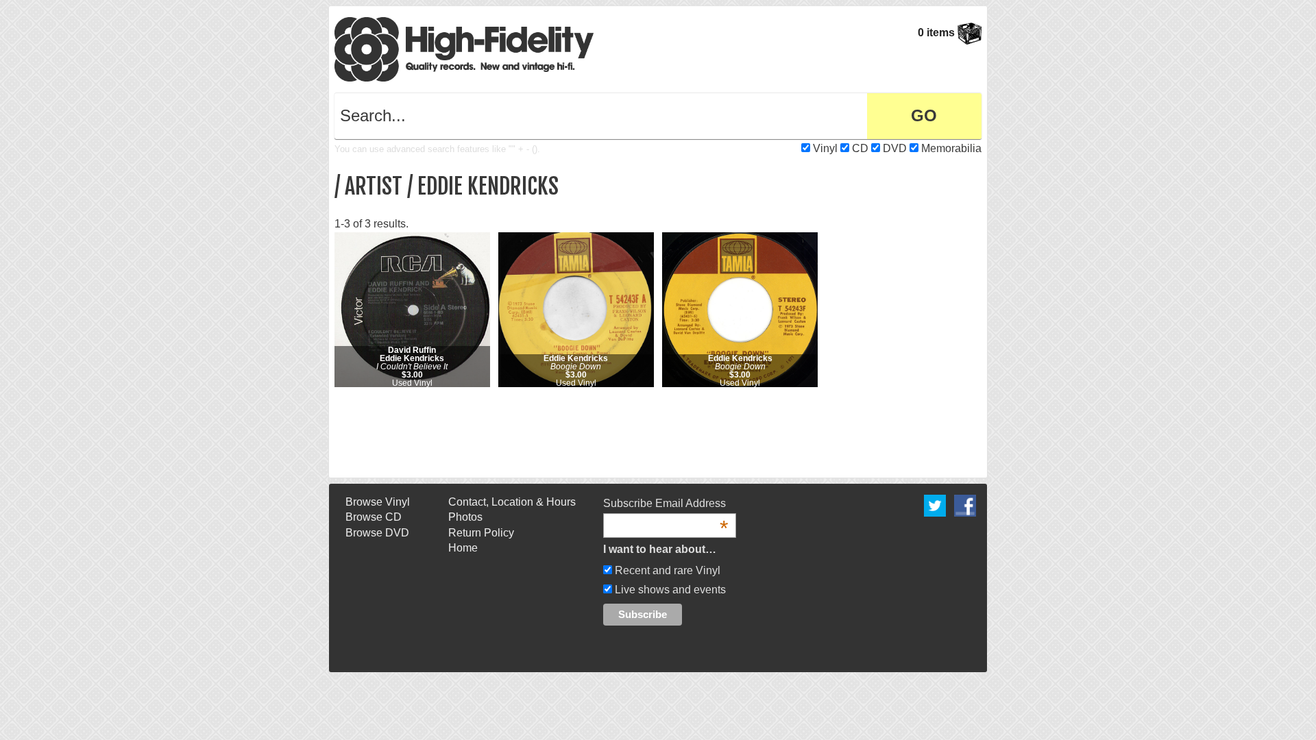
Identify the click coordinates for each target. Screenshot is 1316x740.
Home (463, 548)
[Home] (464, 48)
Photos (465, 517)
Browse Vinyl (377, 502)
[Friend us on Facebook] (965, 504)
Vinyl (825, 148)
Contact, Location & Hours (512, 502)
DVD (895, 148)
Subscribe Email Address (665, 504)
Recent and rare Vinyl (666, 570)
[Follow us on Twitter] (935, 504)
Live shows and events (669, 589)
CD (860, 148)
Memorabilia (951, 148)
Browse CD (373, 517)
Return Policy (481, 533)
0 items (938, 32)
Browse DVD (377, 533)
